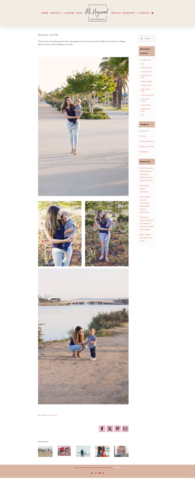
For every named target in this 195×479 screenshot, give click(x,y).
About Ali (144, 131)
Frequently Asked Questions (144, 188)
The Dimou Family (121, 446)
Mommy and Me (147, 146)
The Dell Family (102, 446)
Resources (144, 151)
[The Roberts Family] (83, 451)
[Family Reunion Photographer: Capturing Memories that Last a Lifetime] (45, 451)
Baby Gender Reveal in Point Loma (146, 237)
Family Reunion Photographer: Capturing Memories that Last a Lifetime (146, 174)
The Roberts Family (83, 446)
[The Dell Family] (102, 451)
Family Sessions (52, 415)
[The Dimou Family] (121, 451)
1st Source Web (117, 467)
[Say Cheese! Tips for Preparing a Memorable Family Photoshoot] (64, 451)
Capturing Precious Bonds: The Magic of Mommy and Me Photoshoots (147, 223)
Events (143, 136)
